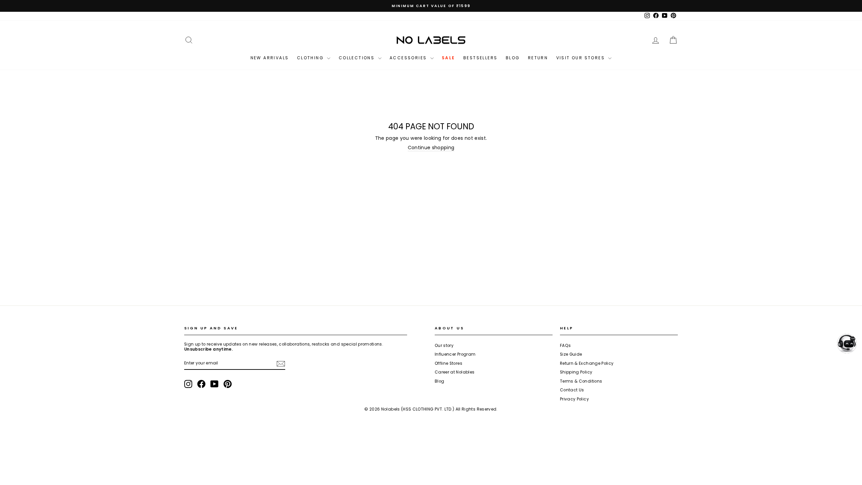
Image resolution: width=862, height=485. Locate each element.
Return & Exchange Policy (587, 363)
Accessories (409, 58)
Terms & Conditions (581, 381)
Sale (448, 58)
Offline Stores (448, 363)
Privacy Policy (574, 399)
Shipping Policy (576, 372)
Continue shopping (431, 147)
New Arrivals (270, 58)
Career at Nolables (454, 372)
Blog (513, 58)
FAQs (565, 345)
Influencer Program (455, 354)
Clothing (311, 58)
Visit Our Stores (581, 58)
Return (538, 58)
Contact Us (572, 390)
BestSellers (480, 58)
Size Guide (571, 354)
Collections (357, 58)
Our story (444, 345)
